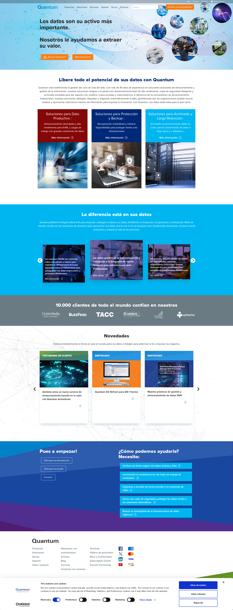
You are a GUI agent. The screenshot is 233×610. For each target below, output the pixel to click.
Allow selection (198, 594)
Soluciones (82, 7)
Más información (83, 57)
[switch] (83, 600)
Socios (114, 7)
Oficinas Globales (218, 1)
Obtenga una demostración (56, 460)
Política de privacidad (101, 552)
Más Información (61, 137)
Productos (69, 7)
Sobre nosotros (40, 565)
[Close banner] (223, 582)
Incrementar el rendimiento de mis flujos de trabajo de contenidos (152, 476)
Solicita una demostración (180, 6)
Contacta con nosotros (73, 569)
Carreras (196, 1)
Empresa (124, 7)
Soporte (105, 7)
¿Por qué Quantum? (56, 57)
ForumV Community (100, 565)
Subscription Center (100, 561)
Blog (188, 1)
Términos (95, 548)
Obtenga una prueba (53, 468)
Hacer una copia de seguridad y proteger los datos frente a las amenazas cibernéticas (154, 500)
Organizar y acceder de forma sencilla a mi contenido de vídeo (153, 488)
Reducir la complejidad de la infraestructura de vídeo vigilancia (151, 513)
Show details (146, 600)
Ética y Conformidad (101, 557)
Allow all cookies (198, 585)
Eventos (65, 557)
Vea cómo (98, 275)
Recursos (94, 7)
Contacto (205, 1)
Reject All (198, 603)
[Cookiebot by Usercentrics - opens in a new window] (23, 605)
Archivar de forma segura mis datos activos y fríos (150, 466)
